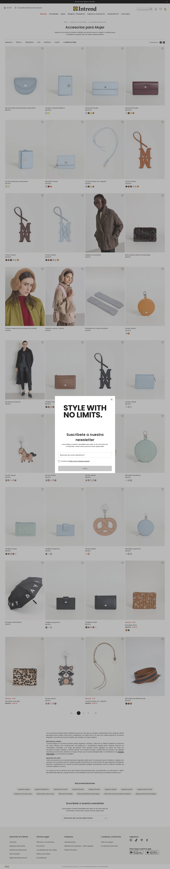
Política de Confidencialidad (79, 461)
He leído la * (75, 461)
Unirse (85, 468)
